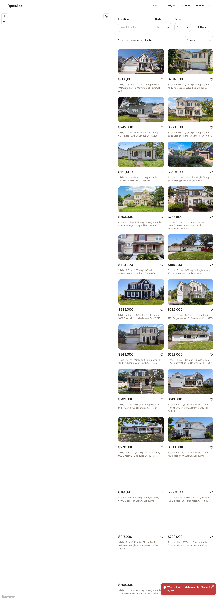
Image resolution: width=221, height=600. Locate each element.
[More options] (210, 6)
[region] (55, 306)
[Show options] (168, 27)
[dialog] (188, 589)
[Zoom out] (4, 21)
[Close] (213, 586)
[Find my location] (106, 16)
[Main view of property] (141, 61)
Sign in (199, 6)
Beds (158, 19)
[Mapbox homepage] (8, 597)
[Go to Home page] (15, 6)
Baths (178, 19)
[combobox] (163, 27)
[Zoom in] (4, 16)
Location (123, 19)
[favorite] (162, 79)
